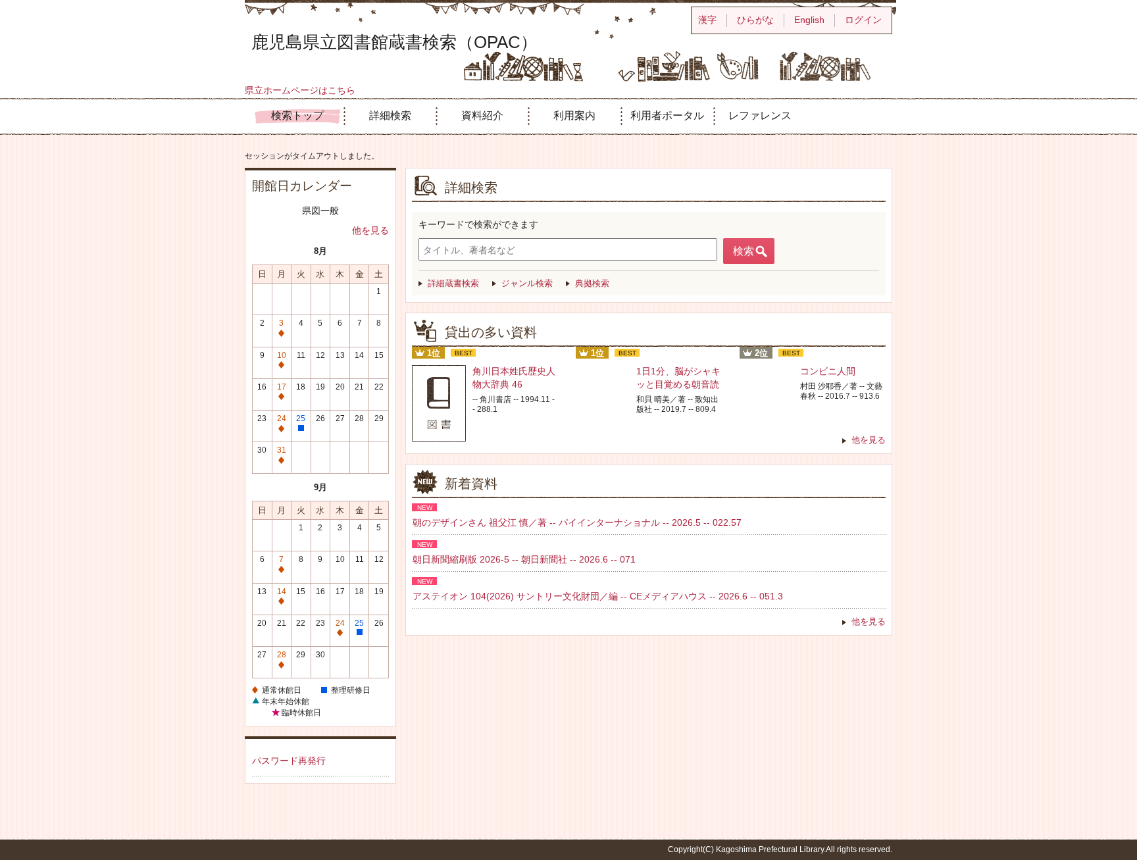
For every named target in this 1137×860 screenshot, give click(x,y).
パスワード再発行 (289, 760)
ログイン (863, 19)
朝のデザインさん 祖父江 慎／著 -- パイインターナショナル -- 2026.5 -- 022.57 (577, 522)
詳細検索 (390, 115)
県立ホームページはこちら (300, 90)
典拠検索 (592, 283)
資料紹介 (482, 115)
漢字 (707, 19)
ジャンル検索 (527, 283)
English (809, 19)
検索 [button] (743, 251)
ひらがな (755, 19)
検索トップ (297, 115)
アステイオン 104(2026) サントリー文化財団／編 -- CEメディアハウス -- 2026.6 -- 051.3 (598, 596)
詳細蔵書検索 (453, 283)
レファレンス (760, 115)
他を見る (370, 230)
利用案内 (574, 115)
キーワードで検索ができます (478, 224)
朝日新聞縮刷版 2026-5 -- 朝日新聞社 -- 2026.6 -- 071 (524, 559)
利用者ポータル (667, 115)
